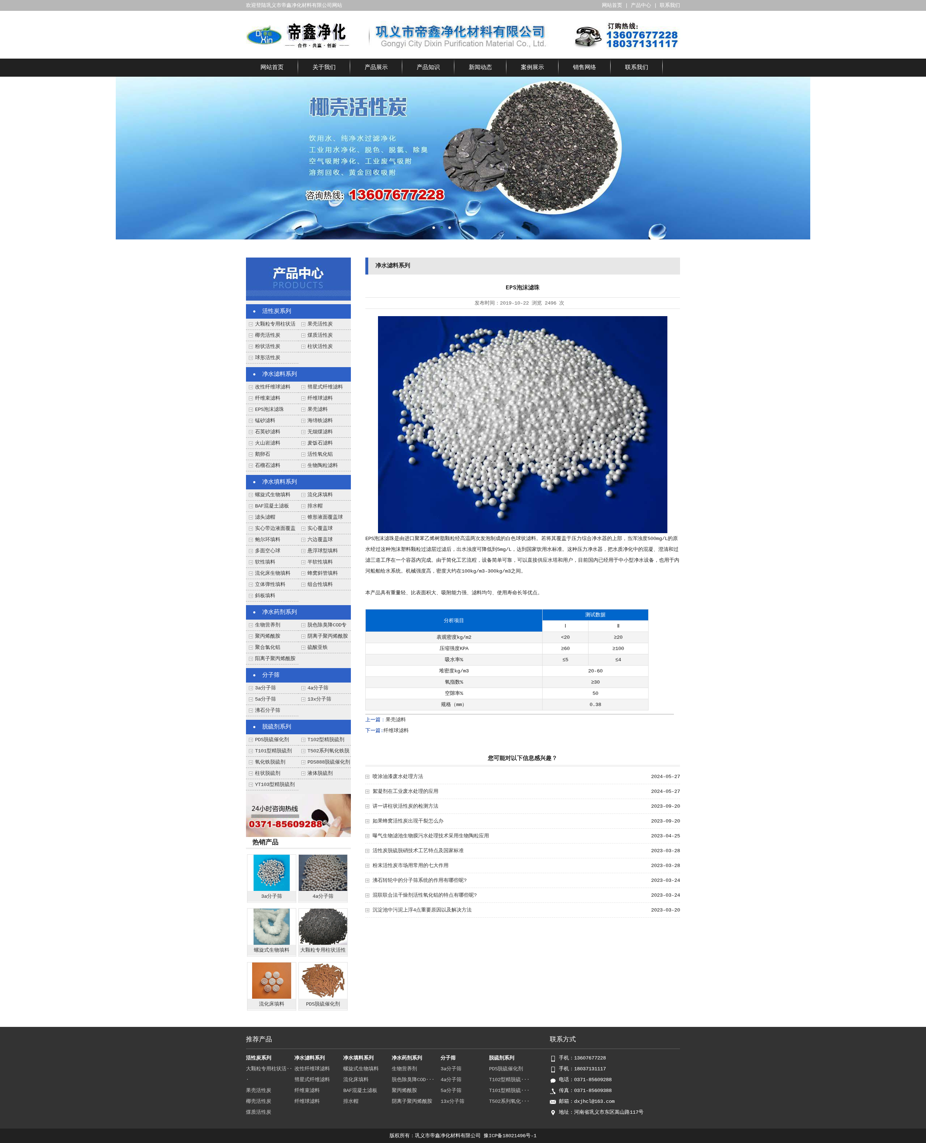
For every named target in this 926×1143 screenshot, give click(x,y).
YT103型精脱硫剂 (275, 784)
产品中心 (641, 5)
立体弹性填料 (270, 584)
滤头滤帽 (265, 517)
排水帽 (315, 506)
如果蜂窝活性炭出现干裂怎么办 (408, 821)
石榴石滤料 (267, 465)
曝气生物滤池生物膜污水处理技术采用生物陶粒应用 (431, 836)
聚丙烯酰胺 (267, 636)
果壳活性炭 (320, 324)
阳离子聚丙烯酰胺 (275, 659)
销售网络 (584, 67)
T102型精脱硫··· (509, 1080)
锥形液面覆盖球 (325, 517)
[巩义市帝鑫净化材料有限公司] (298, 48)
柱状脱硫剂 (267, 773)
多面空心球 (267, 551)
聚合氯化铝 (267, 647)
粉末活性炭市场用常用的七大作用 (411, 865)
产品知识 (428, 67)
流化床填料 (320, 495)
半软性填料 (320, 562)
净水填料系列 (279, 482)
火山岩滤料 (267, 443)
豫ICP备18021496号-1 (510, 1136)
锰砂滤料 (265, 421)
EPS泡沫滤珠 (269, 409)
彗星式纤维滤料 (325, 387)
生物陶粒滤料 (322, 465)
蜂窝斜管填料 (322, 573)
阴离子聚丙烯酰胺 (327, 636)
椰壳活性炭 (267, 335)
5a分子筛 (265, 699)
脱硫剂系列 (276, 727)
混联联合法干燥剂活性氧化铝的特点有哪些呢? (425, 895)
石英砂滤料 (267, 432)
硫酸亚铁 (317, 647)
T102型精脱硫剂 (325, 740)
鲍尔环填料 (267, 540)
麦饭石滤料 (320, 443)
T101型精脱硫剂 (273, 751)
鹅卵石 (262, 454)
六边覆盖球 (320, 540)
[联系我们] (298, 835)
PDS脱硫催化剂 (272, 740)
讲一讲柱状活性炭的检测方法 (405, 806)
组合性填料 (320, 584)
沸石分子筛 (267, 710)
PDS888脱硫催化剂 (328, 762)
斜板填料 (265, 596)
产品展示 (376, 67)
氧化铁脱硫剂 (270, 762)
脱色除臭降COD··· (413, 1080)
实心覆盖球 (320, 528)
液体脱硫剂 (320, 773)
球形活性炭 (267, 358)
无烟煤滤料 (320, 432)
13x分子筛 (319, 699)
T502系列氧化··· (509, 1101)
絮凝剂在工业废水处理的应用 (405, 791)
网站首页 (612, 5)
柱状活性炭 (320, 346)
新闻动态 (480, 67)
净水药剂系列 (279, 612)
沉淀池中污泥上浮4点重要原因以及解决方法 (422, 910)
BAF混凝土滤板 (272, 506)
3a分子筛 (265, 688)
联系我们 (670, 5)
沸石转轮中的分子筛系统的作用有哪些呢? (420, 880)
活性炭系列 (276, 311)
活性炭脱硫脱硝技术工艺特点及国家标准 (418, 851)
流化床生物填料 (272, 573)
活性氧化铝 (320, 454)
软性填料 (265, 562)
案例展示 (532, 67)
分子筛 (271, 675)
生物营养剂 (267, 625)
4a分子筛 (317, 688)
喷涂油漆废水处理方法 (398, 776)
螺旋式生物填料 (272, 495)
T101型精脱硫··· (509, 1090)
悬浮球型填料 (322, 551)
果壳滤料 (317, 409)
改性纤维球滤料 (272, 387)
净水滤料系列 (279, 374)
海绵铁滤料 (320, 421)
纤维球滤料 (320, 398)
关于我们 (324, 67)
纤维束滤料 (267, 398)
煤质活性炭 (320, 335)
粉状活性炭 (267, 346)
